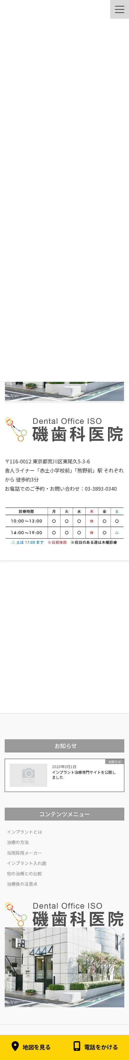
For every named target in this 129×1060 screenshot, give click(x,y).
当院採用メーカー (24, 853)
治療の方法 (18, 842)
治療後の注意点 (22, 884)
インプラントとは (24, 832)
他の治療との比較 (24, 873)
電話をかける (101, 1047)
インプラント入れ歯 (26, 863)
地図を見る (37, 1047)
